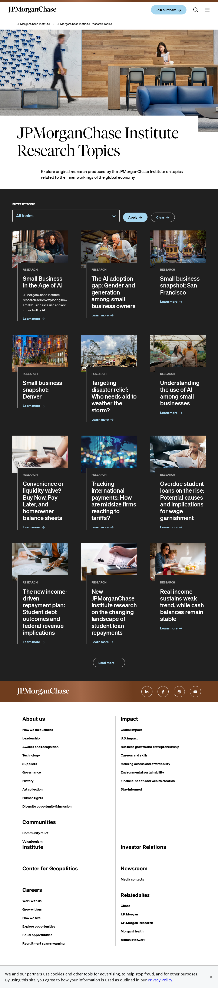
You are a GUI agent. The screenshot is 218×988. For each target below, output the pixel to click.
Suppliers (29, 764)
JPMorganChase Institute (33, 24)
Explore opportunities (38, 926)
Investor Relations (143, 847)
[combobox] (66, 216)
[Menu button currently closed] (207, 9)
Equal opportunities (37, 935)
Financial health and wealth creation (148, 781)
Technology (31, 755)
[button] (211, 977)
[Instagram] (179, 691)
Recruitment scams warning (43, 943)
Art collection (32, 789)
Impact (129, 719)
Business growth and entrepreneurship (150, 747)
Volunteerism (32, 841)
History (27, 781)
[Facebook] (163, 691)
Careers (32, 890)
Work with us (32, 901)
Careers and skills (134, 755)
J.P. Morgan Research (137, 923)
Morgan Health (132, 931)
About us (33, 719)
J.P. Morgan (129, 914)
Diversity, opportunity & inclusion (47, 806)
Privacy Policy (160, 979)
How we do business (37, 730)
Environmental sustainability (142, 772)
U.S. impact (129, 738)
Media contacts (132, 879)
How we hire (31, 918)
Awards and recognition (40, 747)
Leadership (31, 738)
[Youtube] (195, 691)
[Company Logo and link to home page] (32, 13)
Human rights (32, 798)
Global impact (131, 730)
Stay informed (131, 789)
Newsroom (134, 868)
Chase (125, 906)
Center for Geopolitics (50, 868)
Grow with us (32, 909)
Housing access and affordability (145, 764)
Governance (31, 772)
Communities (39, 822)
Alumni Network (133, 940)
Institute (32, 847)
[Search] (195, 9)
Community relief (35, 833)
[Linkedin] (146, 691)
